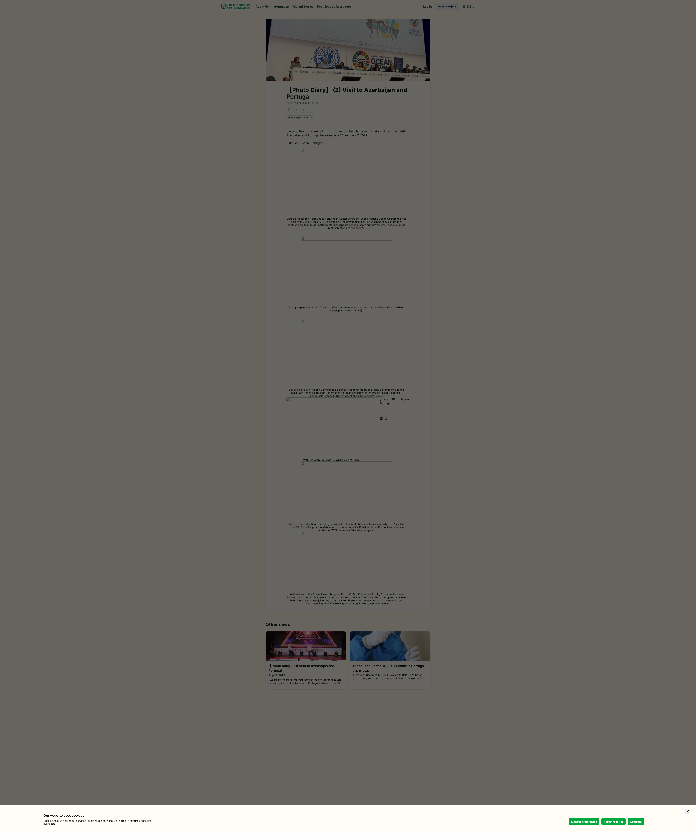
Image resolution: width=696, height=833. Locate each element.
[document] (348, 819)
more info (50, 823)
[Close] (687, 811)
